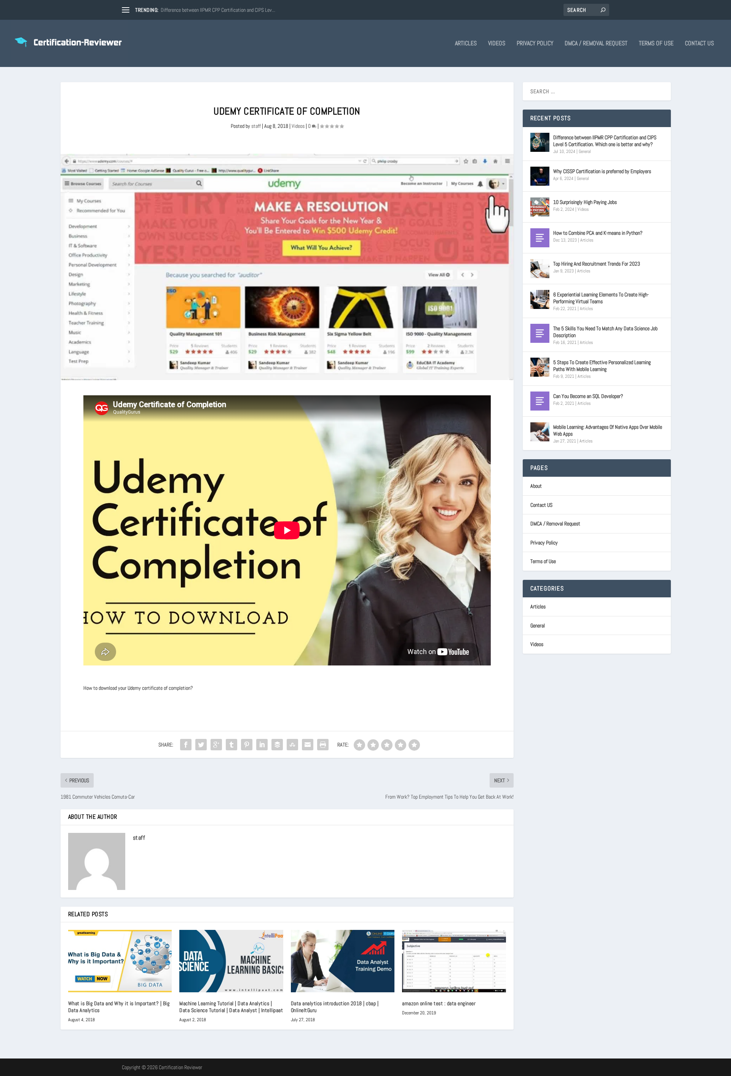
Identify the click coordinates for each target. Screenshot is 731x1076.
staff (256, 126)
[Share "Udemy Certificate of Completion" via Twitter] (201, 744)
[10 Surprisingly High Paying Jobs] (539, 206)
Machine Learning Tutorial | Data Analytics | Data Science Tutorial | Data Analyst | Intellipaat (231, 1007)
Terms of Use (656, 43)
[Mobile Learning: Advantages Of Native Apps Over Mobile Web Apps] (539, 431)
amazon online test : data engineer (439, 1003)
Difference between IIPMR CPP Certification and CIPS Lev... (218, 9)
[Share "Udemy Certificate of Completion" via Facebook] (185, 744)
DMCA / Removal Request (596, 43)
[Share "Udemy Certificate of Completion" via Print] (322, 744)
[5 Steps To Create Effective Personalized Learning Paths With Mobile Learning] (539, 367)
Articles (466, 43)
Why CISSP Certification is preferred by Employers (602, 171)
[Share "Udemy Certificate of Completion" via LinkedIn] (262, 744)
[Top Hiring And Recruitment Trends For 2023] (539, 268)
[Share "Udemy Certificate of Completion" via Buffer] (277, 744)
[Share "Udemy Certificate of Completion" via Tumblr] (231, 744)
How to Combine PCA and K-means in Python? (598, 232)
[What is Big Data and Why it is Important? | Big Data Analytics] (120, 961)
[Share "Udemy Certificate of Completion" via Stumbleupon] (292, 744)
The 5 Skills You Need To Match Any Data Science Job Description (605, 332)
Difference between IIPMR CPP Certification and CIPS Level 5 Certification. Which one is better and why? (604, 141)
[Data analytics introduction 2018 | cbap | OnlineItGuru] (343, 961)
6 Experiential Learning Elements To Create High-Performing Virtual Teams (601, 298)
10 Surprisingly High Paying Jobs (585, 202)
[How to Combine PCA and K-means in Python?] (539, 237)
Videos (496, 43)
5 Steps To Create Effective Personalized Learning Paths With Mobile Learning (602, 365)
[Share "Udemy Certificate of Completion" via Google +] (216, 744)
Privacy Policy (535, 43)
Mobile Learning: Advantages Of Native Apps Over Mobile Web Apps (607, 430)
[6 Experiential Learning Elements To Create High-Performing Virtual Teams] (539, 299)
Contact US (699, 43)
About (536, 485)
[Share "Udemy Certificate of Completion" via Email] (307, 744)
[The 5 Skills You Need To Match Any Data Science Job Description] (539, 333)
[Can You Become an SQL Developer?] (539, 401)
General (585, 151)
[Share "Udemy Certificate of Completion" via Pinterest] (246, 744)
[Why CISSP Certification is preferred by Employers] (539, 176)
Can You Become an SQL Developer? (588, 396)
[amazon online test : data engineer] (454, 961)
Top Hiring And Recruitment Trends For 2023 (596, 263)
